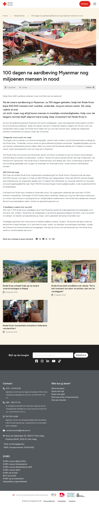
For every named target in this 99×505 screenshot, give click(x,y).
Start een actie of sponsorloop (64, 397)
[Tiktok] (59, 361)
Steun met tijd (57, 391)
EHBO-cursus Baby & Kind (14, 461)
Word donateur (57, 388)
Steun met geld (58, 394)
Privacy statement (49, 501)
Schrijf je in (81, 355)
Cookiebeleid (62, 501)
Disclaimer (72, 501)
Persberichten (19, 16)
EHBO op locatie (10, 473)
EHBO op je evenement (13, 478)
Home (5, 16)
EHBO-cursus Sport (11, 470)
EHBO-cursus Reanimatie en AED (17, 467)
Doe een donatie (58, 400)
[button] (94, 4)
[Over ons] (31, 495)
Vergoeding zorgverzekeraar (15, 481)
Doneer (84, 4)
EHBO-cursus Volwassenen (15, 464)
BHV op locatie (9, 476)
